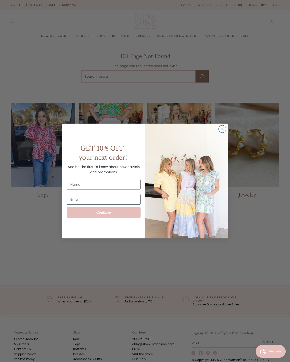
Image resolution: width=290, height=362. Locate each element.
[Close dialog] (222, 129)
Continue (103, 212)
